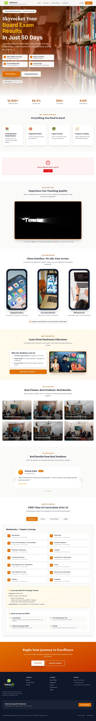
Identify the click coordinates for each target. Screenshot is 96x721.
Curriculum (46, 3)
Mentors (28, 680)
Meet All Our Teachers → (28, 371)
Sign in (89, 3)
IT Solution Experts (42, 715)
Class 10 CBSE (53, 680)
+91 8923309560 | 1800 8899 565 (82, 685)
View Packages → (11, 74)
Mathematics (32, 519)
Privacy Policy (81, 715)
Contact (82, 3)
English (66, 519)
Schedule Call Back (55, 663)
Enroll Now (37, 663)
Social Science (54, 519)
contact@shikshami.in (79, 682)
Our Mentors (65, 3)
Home (39, 3)
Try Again (48, 171)
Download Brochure (31, 74)
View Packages (84, 705)
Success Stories (55, 3)
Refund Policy (90, 715)
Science (42, 519)
